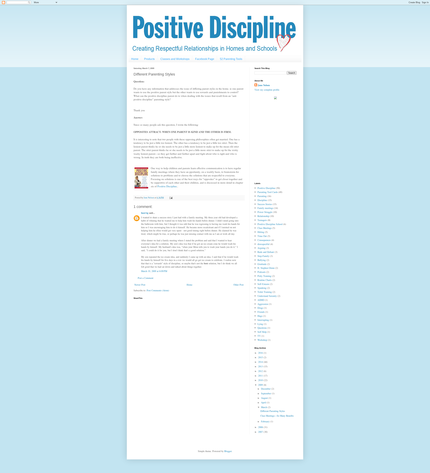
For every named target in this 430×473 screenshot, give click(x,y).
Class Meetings (264, 228)
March (264, 407)
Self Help (262, 331)
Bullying (261, 260)
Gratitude (261, 264)
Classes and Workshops (174, 59)
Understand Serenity (267, 295)
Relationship (263, 216)
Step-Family (263, 256)
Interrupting (263, 319)
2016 (261, 352)
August (264, 398)
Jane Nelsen (264, 85)
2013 (261, 366)
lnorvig (144, 213)
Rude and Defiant (265, 252)
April (264, 402)
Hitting (260, 232)
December (266, 388)
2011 (261, 375)
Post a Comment (145, 278)
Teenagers (262, 220)
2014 (261, 361)
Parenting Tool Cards (267, 192)
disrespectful (263, 244)
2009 (261, 384)
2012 (261, 371)
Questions (262, 327)
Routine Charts (264, 280)
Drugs (260, 307)
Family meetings (265, 208)
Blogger (228, 451)
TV (259, 335)
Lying (260, 324)
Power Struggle (264, 212)
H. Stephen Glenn (265, 267)
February (265, 421)
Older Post (238, 284)
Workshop (262, 339)
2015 (261, 357)
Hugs (259, 315)
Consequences (264, 240)
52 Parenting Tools (231, 59)
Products (149, 59)
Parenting (262, 196)
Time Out (262, 236)
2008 (261, 427)
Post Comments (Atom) (158, 290)
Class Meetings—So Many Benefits (277, 415)
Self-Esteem (263, 284)
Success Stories (264, 204)
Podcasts (261, 271)
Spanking (261, 287)
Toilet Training (264, 291)
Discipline (262, 200)
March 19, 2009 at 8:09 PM (154, 271)
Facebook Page (204, 59)
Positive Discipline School (270, 224)
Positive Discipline (167, 186)
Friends (261, 311)
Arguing (261, 248)
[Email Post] (170, 197)
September (266, 393)
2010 (261, 380)
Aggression (262, 304)
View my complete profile (266, 89)
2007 (261, 431)
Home (134, 59)
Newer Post (139, 284)
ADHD (260, 300)
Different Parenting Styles (272, 411)
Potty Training (264, 276)
